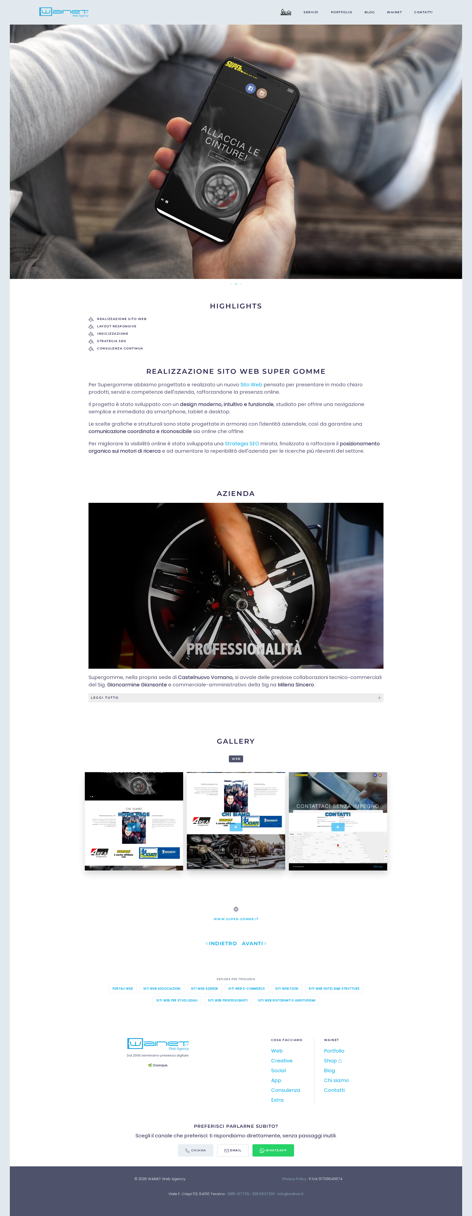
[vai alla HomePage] (158, 1044)
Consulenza (285, 1090)
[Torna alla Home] (64, 12)
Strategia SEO (242, 443)
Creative (282, 1060)
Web (277, 1050)
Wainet (394, 12)
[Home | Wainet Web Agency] (285, 12)
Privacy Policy (294, 1178)
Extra (277, 1100)
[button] (22, 152)
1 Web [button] (236, 759)
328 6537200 (263, 1193)
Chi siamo (336, 1080)
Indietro (223, 943)
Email (235, 1150)
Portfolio (342, 12)
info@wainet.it (291, 1193)
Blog (370, 12)
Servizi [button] (311, 12)
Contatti (423, 12)
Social (278, 1070)
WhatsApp (276, 1150)
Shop (330, 1060)
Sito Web (251, 384)
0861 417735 (238, 1193)
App (276, 1080)
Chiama (198, 1150)
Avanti (252, 943)
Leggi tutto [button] (105, 697)
